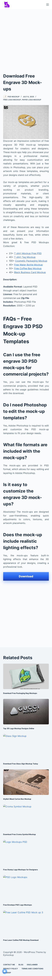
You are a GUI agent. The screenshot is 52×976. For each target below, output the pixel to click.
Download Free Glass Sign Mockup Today (20, 764)
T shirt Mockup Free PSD (28, 253)
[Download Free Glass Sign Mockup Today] (26, 747)
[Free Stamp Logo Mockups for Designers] (26, 853)
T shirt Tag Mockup (25, 257)
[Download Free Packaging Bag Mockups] (26, 676)
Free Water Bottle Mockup (28, 264)
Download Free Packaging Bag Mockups (20, 693)
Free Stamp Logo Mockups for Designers (20, 870)
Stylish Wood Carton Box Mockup (17, 799)
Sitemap (7, 973)
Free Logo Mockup (12, 100)
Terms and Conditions (32, 969)
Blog (20, 965)
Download (26, 576)
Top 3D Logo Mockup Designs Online (18, 728)
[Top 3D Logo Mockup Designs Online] (26, 711)
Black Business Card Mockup (30, 272)
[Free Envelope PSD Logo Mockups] (26, 888)
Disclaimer (32, 965)
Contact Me (9, 965)
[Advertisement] (26, 38)
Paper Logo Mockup (31, 100)
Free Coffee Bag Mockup (28, 268)
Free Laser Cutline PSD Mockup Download (21, 940)
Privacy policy (10, 969)
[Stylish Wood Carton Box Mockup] (26, 782)
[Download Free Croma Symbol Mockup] (26, 817)
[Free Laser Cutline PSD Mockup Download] (26, 923)
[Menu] (47, 4)
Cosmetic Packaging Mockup (31, 260)
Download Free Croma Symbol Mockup (19, 834)
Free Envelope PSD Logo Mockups (17, 905)
